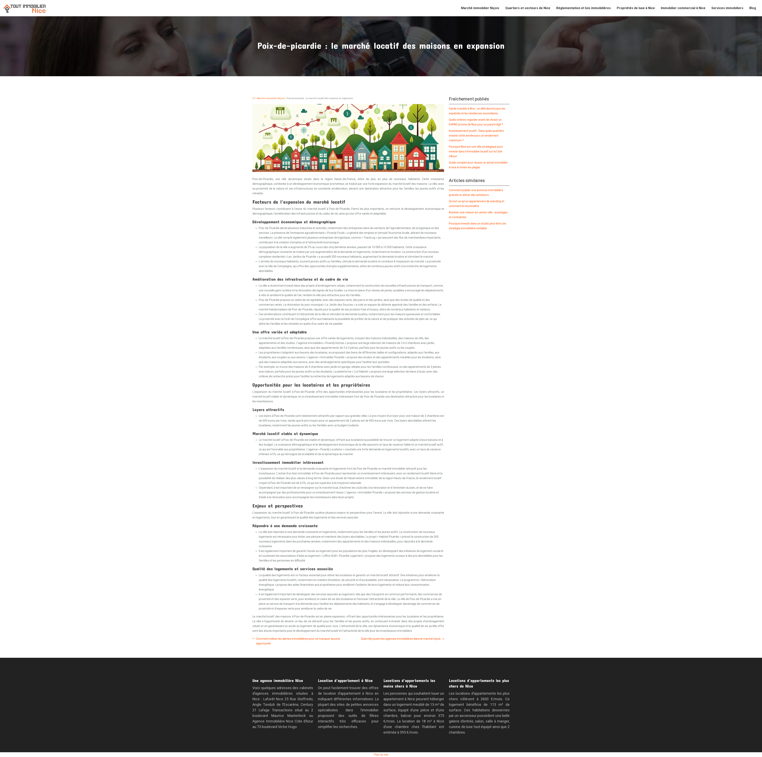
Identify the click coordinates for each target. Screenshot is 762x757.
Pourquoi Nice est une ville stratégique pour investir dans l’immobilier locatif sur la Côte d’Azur (476, 151)
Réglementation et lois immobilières (583, 8)
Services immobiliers (727, 8)
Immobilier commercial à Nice (683, 8)
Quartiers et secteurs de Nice (527, 8)
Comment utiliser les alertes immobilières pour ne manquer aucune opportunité (298, 641)
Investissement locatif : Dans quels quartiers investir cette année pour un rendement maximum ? (476, 135)
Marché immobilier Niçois (480, 8)
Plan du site (381, 754)
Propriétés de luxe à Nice (636, 8)
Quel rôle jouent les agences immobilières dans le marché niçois (401, 638)
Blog (752, 8)
